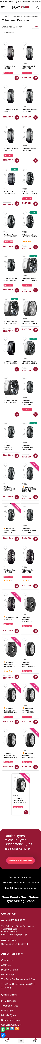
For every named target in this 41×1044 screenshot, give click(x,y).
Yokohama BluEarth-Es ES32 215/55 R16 (29, 530)
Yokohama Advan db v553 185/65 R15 (11, 323)
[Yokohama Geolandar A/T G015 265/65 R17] (11, 649)
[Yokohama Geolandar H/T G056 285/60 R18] (20, 785)
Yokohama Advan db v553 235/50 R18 (11, 402)
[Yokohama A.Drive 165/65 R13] (11, 95)
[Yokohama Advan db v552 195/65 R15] (11, 221)
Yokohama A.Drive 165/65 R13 (11, 110)
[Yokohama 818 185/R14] (11, 52)
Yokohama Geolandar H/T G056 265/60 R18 (10, 710)
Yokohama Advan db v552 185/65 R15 (29, 193)
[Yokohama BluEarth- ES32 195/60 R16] (29, 432)
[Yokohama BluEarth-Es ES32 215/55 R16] (29, 515)
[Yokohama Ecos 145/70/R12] (11, 556)
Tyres (6, 63)
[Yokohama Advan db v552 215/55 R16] (29, 221)
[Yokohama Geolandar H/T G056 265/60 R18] (11, 694)
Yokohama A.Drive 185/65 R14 (11, 150)
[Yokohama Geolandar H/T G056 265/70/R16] (11, 740)
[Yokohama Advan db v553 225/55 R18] (29, 347)
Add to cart (17, 117)
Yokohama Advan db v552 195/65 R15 (11, 236)
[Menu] (2, 8)
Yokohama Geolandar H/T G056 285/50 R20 (28, 755)
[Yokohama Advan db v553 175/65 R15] (29, 265)
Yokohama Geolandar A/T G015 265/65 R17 (10, 664)
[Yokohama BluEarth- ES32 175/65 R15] (29, 387)
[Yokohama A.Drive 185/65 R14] (11, 135)
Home (5, 16)
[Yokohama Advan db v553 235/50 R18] (11, 387)
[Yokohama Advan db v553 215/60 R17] (11, 347)
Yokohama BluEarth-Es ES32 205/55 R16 (29, 489)
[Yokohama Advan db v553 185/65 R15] (11, 308)
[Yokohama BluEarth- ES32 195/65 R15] (11, 473)
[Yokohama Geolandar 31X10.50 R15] (29, 604)
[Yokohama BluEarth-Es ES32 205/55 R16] (29, 473)
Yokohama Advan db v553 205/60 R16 (29, 323)
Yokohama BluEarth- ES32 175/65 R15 (28, 402)
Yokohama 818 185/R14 (9, 67)
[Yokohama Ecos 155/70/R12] (29, 556)
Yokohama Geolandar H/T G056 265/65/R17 (28, 710)
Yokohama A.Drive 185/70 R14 (29, 150)
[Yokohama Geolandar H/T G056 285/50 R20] (29, 740)
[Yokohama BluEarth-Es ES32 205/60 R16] (11, 515)
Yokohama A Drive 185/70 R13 (29, 67)
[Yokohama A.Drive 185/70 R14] (29, 135)
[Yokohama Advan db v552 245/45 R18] (11, 265)
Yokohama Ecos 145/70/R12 (9, 571)
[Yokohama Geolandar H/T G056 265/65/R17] (29, 694)
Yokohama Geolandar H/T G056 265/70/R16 (10, 755)
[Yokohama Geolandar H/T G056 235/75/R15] (29, 649)
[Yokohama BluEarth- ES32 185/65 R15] (11, 432)
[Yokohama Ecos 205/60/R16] (11, 604)
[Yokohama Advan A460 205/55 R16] (11, 178)
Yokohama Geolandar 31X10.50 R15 (27, 619)
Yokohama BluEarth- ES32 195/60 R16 (28, 447)
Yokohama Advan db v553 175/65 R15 (29, 279)
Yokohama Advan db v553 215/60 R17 (11, 362)
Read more (17, 78)
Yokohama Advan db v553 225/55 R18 (29, 362)
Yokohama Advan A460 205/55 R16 (10, 193)
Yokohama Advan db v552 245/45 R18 (11, 279)
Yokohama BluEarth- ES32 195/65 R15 (9, 489)
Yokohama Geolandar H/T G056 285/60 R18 (19, 800)
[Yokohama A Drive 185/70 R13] (29, 52)
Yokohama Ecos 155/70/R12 (28, 571)
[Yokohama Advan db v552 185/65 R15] (29, 178)
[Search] (37, 8)
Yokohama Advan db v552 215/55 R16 (29, 236)
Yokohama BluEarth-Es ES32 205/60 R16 (10, 530)
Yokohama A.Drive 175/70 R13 (29, 110)
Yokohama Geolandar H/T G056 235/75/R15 (28, 664)
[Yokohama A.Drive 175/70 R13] (29, 95)
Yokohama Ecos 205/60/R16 (11, 618)
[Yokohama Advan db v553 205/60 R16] (29, 308)
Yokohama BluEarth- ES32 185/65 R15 (9, 447)
